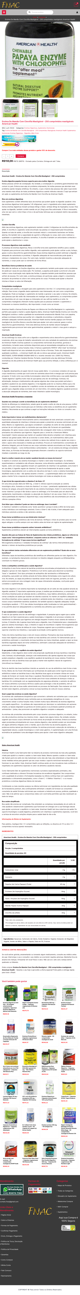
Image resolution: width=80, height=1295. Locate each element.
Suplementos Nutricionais (46, 128)
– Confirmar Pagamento (9, 1231)
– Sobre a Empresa (7, 1220)
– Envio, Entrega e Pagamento (11, 1236)
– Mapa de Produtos (64, 1185)
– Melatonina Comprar (65, 1201)
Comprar (21, 156)
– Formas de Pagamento (9, 1225)
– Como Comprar (6, 1260)
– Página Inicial (5, 1215)
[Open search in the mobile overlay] (40, 12)
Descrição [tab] (6, 171)
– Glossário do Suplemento (66, 1196)
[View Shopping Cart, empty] (76, 5)
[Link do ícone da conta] (77, 12)
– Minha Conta (5, 1265)
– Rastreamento (6, 1276)
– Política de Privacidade (9, 1249)
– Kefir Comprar (62, 1207)
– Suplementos (62, 1212)
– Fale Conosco (5, 1270)
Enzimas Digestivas (30, 128)
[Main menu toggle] (4, 12)
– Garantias (4, 1255)
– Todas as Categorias (65, 1191)
